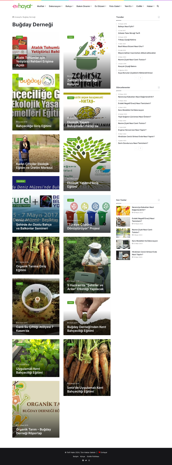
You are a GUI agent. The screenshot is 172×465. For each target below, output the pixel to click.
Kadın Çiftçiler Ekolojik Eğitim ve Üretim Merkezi (34, 166)
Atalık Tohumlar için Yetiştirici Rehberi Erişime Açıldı (34, 61)
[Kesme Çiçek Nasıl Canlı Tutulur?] (123, 233)
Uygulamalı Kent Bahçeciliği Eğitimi (29, 370)
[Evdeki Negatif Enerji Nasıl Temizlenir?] (123, 222)
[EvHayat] (22, 6)
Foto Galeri (114, 6)
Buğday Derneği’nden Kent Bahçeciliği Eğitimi (86, 329)
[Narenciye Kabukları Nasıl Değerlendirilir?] (123, 210)
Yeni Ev (128, 6)
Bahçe (69, 6)
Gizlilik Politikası (93, 456)
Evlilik (139, 6)
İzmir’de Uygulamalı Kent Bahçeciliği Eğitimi (85, 389)
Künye (82, 456)
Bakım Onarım (83, 6)
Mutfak (40, 6)
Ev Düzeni (100, 6)
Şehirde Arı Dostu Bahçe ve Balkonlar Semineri (34, 226)
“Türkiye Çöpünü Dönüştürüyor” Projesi (83, 226)
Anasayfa (18, 17)
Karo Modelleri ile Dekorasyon (145, 241)
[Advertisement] (138, 174)
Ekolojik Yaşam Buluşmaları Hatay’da (82, 124)
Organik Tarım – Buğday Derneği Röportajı (33, 431)
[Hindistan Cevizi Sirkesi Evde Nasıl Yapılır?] (123, 255)
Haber (150, 6)
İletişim (75, 456)
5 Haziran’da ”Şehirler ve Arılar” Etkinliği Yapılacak (85, 287)
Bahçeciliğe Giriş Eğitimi (33, 126)
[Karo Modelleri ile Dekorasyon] (123, 244)
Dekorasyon (55, 6)
